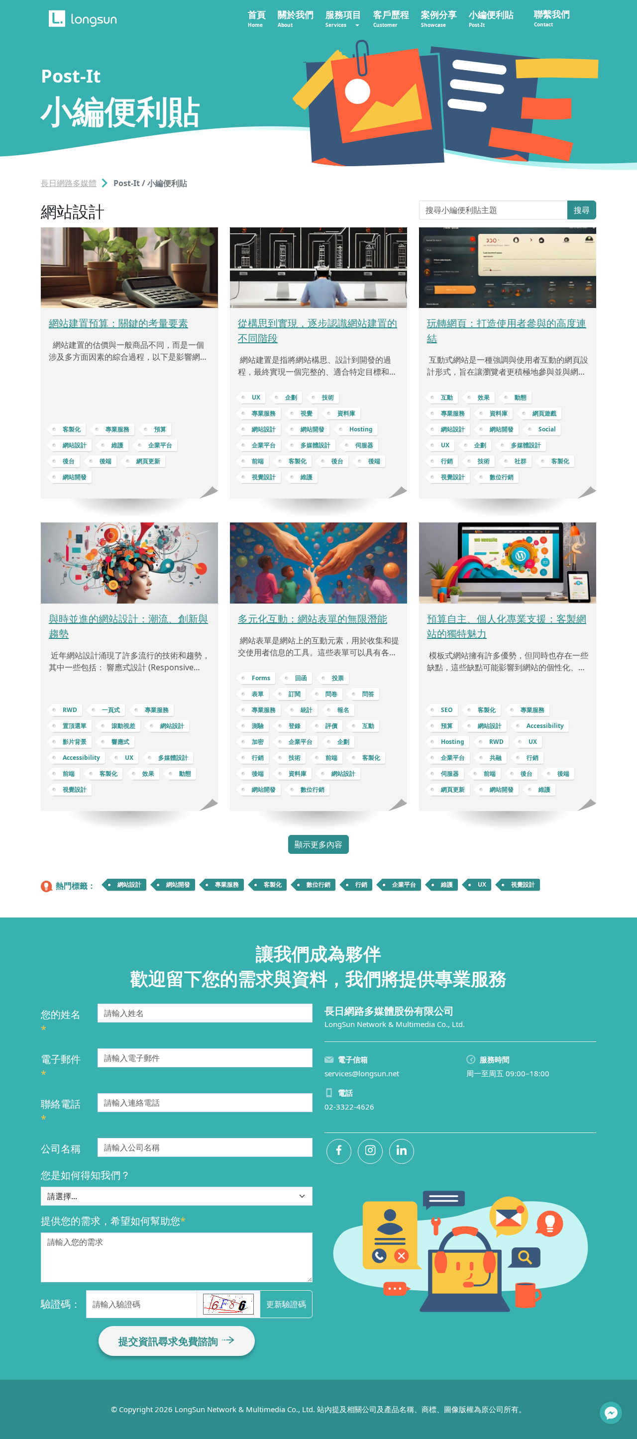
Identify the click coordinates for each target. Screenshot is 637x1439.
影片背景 (75, 741)
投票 (338, 678)
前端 (258, 461)
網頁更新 (148, 461)
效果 (484, 397)
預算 (160, 429)
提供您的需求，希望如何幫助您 (113, 1221)
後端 (105, 461)
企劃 (291, 397)
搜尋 (582, 210)
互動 (447, 397)
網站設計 (75, 445)
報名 (343, 710)
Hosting (361, 429)
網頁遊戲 (544, 413)
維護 (117, 445)
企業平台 (160, 445)
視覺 (307, 413)
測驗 (258, 725)
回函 (301, 678)
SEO (447, 710)
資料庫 (346, 413)
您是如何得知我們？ (85, 1175)
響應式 (120, 741)
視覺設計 (264, 477)
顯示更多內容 (318, 844)
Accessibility (81, 757)
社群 (521, 461)
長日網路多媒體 (69, 183)
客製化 (72, 429)
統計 (307, 710)
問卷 (331, 694)
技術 (328, 397)
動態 (521, 397)
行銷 (447, 461)
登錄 (295, 725)
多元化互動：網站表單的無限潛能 (312, 618)
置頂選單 (75, 725)
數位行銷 (502, 477)
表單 (258, 694)
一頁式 (111, 710)
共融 (496, 757)
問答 (368, 694)
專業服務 (117, 429)
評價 (331, 725)
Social (547, 429)
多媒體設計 (315, 445)
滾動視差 (123, 725)
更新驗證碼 (286, 1304)
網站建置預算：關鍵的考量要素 (118, 323)
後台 (69, 461)
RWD (70, 710)
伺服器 (364, 445)
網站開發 (75, 477)
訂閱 (295, 694)
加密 (258, 741)
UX (256, 397)
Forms (261, 678)
